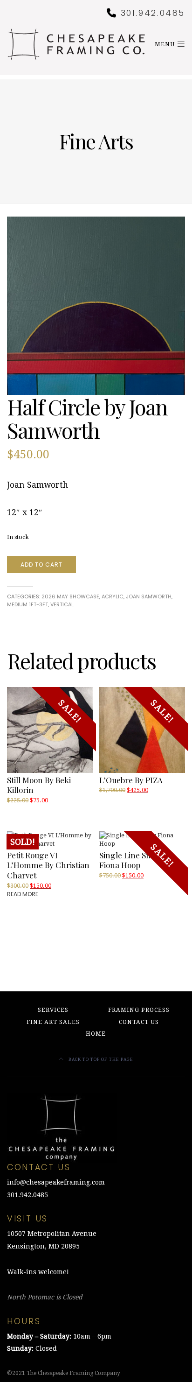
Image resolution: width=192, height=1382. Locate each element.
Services (53, 1010)
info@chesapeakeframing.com (56, 1182)
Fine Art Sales (53, 1022)
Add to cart (41, 564)
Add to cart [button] (117, 799)
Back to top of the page (100, 1059)
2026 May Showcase (70, 596)
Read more (22, 894)
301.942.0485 (153, 13)
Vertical (62, 604)
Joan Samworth (148, 596)
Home (96, 1034)
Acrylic (112, 596)
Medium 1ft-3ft (27, 604)
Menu (166, 44)
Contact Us (139, 1022)
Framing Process (139, 1010)
